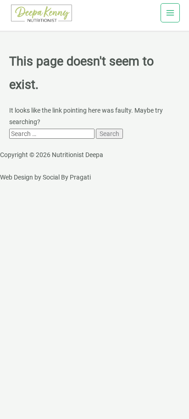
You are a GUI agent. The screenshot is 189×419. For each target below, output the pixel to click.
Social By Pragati (67, 177)
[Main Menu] (170, 13)
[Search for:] (52, 133)
